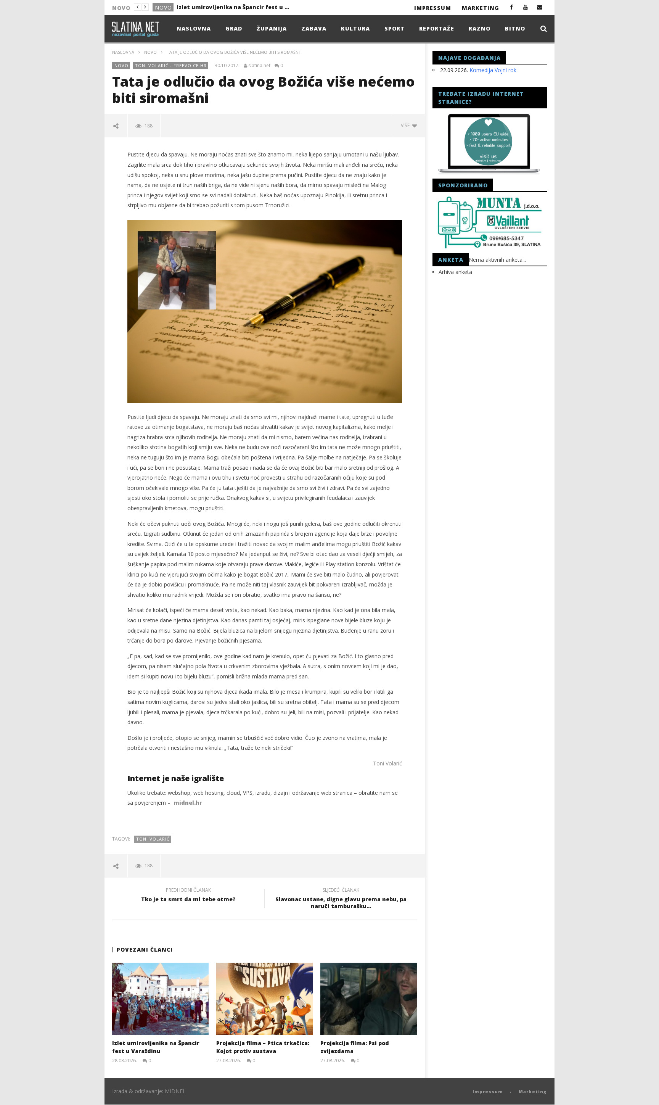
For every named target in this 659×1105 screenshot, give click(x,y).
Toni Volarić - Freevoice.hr (171, 65)
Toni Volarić (387, 763)
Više (406, 125)
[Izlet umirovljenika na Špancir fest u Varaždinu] (160, 999)
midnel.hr (188, 802)
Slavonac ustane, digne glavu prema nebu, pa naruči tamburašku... (341, 899)
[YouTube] (526, 7)
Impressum (432, 7)
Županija (272, 28)
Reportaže (436, 28)
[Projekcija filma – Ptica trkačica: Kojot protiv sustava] (264, 999)
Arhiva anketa (455, 271)
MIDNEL (175, 1091)
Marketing (480, 7)
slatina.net (259, 66)
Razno (479, 28)
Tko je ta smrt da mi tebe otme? (188, 896)
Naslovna (194, 28)
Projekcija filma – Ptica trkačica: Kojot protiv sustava (234, 7)
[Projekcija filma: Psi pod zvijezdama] (368, 999)
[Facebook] (512, 7)
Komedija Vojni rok (492, 70)
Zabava (313, 28)
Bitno (515, 28)
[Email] (540, 7)
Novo (163, 7)
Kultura (355, 28)
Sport (394, 28)
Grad (233, 28)
